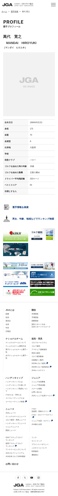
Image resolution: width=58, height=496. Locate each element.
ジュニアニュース (12, 427)
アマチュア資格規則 (39, 349)
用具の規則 (36, 353)
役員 (7, 317)
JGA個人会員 (37, 424)
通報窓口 (35, 455)
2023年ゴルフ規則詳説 (40, 367)
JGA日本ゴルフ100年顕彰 (15, 456)
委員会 (8, 321)
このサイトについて (39, 448)
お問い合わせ (37, 392)
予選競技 (35, 317)
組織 (7, 314)
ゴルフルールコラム (39, 342)
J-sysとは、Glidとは (13, 395)
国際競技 (35, 321)
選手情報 (14, 11)
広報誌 (8, 331)
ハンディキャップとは (14, 382)
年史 (7, 328)
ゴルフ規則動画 (37, 356)
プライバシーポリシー (40, 444)
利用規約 (35, 451)
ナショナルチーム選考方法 (16, 346)
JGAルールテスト (38, 370)
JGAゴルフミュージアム (15, 453)
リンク (34, 437)
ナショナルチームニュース (16, 416)
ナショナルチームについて (16, 342)
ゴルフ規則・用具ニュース (16, 420)
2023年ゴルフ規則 (38, 363)
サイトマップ (37, 441)
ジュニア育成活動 (38, 385)
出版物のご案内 (37, 360)
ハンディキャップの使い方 (16, 385)
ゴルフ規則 (36, 346)
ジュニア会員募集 (38, 382)
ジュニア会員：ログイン (41, 421)
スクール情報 (37, 389)
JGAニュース (11, 413)
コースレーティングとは (15, 398)
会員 (7, 324)
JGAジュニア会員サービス (42, 395)
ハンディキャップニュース (16, 423)
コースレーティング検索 (15, 402)
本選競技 (35, 314)
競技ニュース (11, 430)
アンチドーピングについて (16, 449)
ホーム (4, 11)
